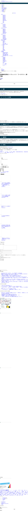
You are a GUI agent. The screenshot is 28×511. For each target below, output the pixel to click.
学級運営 (25, 491)
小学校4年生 (2, 493)
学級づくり (20, 491)
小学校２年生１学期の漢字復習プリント (6, 285)
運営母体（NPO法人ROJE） (5, 503)
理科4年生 (4, 35)
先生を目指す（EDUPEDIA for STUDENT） (7, 1)
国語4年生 (4, 17)
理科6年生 (4, 37)
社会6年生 (4, 26)
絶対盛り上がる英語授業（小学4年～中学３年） (9, 274)
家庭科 (4, 49)
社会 (2, 23)
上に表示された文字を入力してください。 (5, 257)
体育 (3, 46)
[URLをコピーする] (2, 158)
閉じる (1, 508)
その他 (3, 11)
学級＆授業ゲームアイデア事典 (14, 492)
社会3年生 (4, 24)
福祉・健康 (4, 43)
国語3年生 (4, 16)
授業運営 (4, 58)
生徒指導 (4, 59)
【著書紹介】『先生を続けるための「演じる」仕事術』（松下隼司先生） (13, 279)
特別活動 (4, 50)
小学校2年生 (22, 492)
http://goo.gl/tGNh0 (3, 93)
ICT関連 (4, 61)
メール (1, 252)
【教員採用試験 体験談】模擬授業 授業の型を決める (8, 294)
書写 (3, 22)
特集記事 (4, 57)
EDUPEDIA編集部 (6, 171)
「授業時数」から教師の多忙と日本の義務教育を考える (8, 295)
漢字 (3, 21)
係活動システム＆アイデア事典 (5, 491)
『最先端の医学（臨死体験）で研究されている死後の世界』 (11, 275)
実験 (19, 492)
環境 (3, 42)
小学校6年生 (10, 493)
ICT (11, 490)
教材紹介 (5, 494)
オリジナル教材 (15, 490)
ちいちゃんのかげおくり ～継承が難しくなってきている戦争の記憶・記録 (11, 286)
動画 (10, 491)
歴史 (11, 494)
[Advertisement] (5, 265)
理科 (2, 34)
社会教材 (25, 494)
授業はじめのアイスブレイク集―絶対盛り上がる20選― (8, 288)
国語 (2, 14)
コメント (1, 249)
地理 (17, 491)
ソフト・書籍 (4, 63)
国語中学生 (4, 19)
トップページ (3, 501)
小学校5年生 (6, 493)
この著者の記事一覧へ (3, 172)
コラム (4, 65)
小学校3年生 (26, 492)
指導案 (8, 152)
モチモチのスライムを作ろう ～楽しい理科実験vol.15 (10, 276)
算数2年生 (4, 29)
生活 (3, 45)
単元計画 (13, 491)
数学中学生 (4, 33)
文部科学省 (8, 494)
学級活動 (4, 60)
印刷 (0, 72)
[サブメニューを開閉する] (3, 4)
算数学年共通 (4, 32)
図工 (3, 48)
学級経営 (23, 491)
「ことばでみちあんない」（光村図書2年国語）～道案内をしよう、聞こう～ (11, 289)
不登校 (22, 490)
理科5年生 (4, 36)
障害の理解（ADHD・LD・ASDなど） (8, 55)
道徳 (3, 47)
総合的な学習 (3, 40)
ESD (10, 490)
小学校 (5, 152)
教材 (3, 62)
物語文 (13, 494)
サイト (1, 253)
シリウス (19, 490)
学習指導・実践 (5, 53)
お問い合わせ (3, 502)
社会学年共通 (4, 27)
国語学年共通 (4, 20)
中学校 (24, 490)
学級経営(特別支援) (5, 52)
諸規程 (2, 504)
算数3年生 (4, 30)
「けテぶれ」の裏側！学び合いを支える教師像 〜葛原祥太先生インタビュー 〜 (11, 296)
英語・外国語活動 (3, 39)
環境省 (17, 494)
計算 (12, 152)
